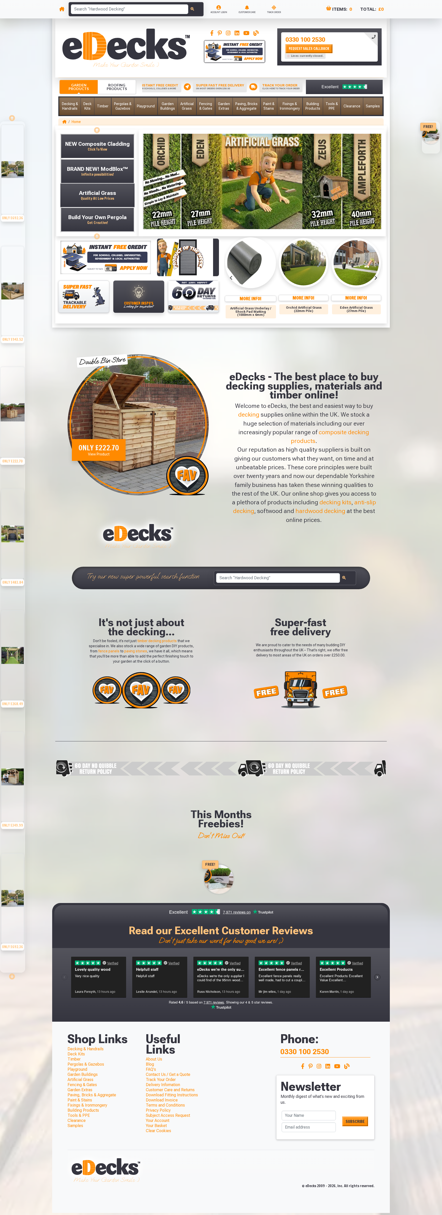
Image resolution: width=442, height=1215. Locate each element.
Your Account (157, 1120)
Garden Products (79, 87)
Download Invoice (162, 1100)
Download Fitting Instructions (172, 1095)
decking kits (335, 502)
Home (76, 122)
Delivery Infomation (163, 1084)
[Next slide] (375, 277)
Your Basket (156, 1125)
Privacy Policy (158, 1110)
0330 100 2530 (305, 39)
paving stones (135, 651)
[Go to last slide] (231, 277)
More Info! (250, 298)
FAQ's (151, 1069)
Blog (150, 1064)
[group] (12, 182)
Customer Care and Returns (170, 1089)
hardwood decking (320, 511)
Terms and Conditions (165, 1105)
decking (248, 414)
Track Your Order (161, 1079)
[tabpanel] (329, 46)
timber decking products (157, 641)
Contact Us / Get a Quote (168, 1074)
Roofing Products (117, 87)
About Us (154, 1059)
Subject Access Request (168, 1115)
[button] (70, 106)
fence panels (108, 651)
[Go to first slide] (97, 234)
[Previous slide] (97, 128)
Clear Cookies (158, 1130)
